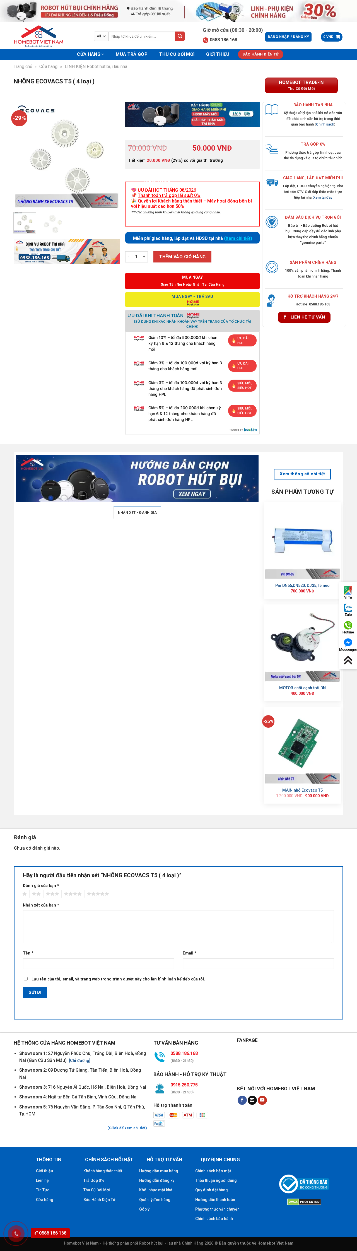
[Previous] (23, 155)
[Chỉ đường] (79, 1060)
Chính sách (325, 124)
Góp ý (144, 1209)
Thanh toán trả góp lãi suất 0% (169, 195)
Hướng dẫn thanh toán (215, 1199)
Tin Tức (42, 1190)
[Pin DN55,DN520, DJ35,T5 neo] (302, 540)
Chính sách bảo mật (213, 1171)
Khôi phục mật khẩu (157, 1190)
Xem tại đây (322, 197)
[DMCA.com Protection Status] (304, 1201)
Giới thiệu (217, 54)
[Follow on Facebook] (242, 1100)
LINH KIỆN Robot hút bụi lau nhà (96, 66)
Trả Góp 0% (93, 1180)
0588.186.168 (223, 39)
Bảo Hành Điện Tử (99, 1199)
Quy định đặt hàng (211, 1190)
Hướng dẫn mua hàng (158, 1171)
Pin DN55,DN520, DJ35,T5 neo (302, 585)
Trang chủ (23, 66)
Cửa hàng (88, 54)
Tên (28, 953)
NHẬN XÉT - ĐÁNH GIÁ (137, 512)
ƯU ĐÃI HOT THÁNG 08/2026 (167, 190)
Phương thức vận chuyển (217, 1209)
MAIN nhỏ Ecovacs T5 (302, 790)
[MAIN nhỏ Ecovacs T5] (302, 745)
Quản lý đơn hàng (154, 1199)
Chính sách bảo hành (214, 1218)
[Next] (111, 155)
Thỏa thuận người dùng (216, 1180)
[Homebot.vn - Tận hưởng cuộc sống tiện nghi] (42, 36)
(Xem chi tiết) (238, 238)
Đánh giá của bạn (41, 885)
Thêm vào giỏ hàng (182, 256)
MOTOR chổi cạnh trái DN (302, 688)
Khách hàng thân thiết (102, 1171)
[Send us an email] (252, 1100)
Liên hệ (42, 1180)
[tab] (137, 512)
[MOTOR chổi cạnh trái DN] (302, 643)
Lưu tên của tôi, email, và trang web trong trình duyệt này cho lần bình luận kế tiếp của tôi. (118, 979)
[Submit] (180, 36)
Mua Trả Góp (132, 54)
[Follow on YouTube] (262, 1100)
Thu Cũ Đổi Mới (176, 54)
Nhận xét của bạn (41, 905)
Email (189, 953)
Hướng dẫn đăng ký (156, 1180)
